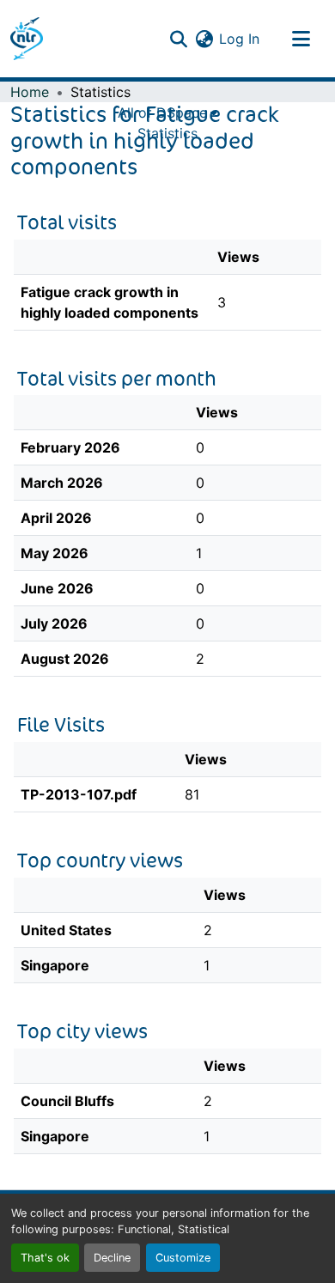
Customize (182, 1257)
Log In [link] (239, 38)
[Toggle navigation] (301, 38)
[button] (26, 38)
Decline (112, 1257)
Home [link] (29, 91)
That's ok (45, 1257)
